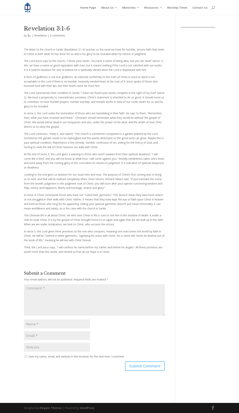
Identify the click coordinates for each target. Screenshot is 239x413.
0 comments (57, 35)
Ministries (129, 7)
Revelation (40, 35)
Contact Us (200, 7)
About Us (107, 7)
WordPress (87, 408)
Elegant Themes (51, 408)
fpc (29, 35)
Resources (151, 7)
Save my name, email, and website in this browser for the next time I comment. (76, 356)
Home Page (88, 7)
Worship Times (177, 7)
